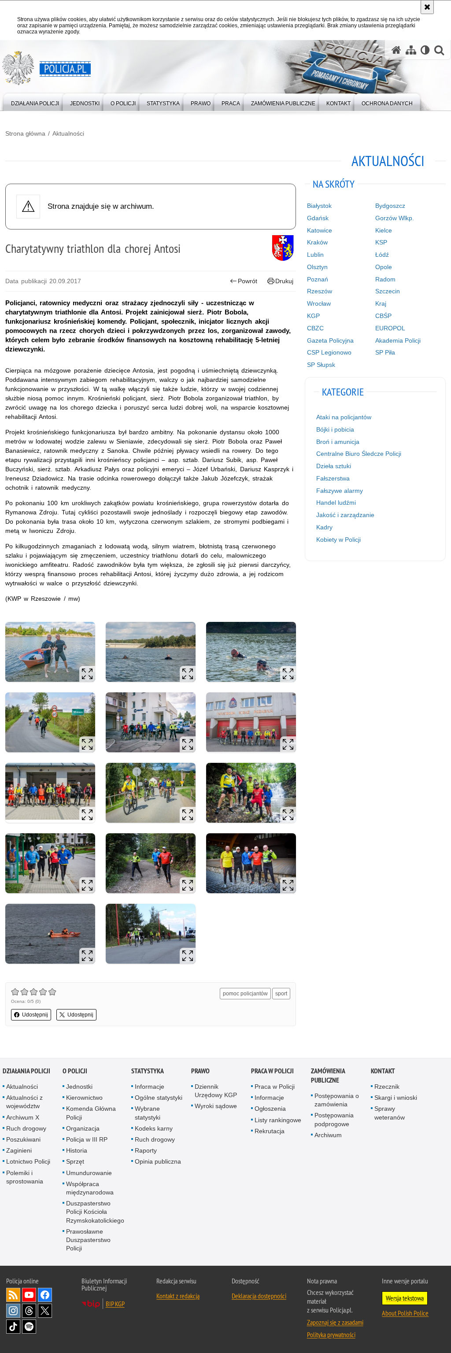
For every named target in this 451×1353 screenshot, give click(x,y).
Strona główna (25, 133)
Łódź (382, 254)
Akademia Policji (398, 340)
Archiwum (328, 1135)
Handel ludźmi (336, 502)
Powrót (247, 281)
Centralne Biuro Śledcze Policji (358, 453)
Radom (385, 279)
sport (281, 994)
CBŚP (383, 315)
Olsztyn (317, 266)
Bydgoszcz (390, 205)
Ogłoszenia (270, 1108)
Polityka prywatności (331, 1334)
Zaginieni (19, 1150)
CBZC (315, 328)
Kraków (317, 242)
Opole (383, 266)
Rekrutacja (270, 1131)
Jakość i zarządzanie (345, 514)
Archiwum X (22, 1117)
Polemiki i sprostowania (24, 1177)
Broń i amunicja (337, 441)
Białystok (319, 205)
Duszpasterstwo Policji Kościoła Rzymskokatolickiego (95, 1212)
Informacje (149, 1086)
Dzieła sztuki (333, 465)
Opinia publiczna (158, 1161)
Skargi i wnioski (395, 1097)
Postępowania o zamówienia (336, 1100)
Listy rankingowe (278, 1120)
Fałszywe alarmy (339, 490)
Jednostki (79, 1086)
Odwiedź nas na (29, 1295)
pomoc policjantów (245, 994)
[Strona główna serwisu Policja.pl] (396, 49)
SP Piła (385, 352)
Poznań (317, 279)
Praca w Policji (272, 1071)
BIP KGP (115, 1303)
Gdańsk (318, 218)
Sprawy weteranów (389, 1112)
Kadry (324, 527)
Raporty (146, 1150)
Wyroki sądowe (216, 1105)
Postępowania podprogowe (334, 1119)
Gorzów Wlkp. (394, 218)
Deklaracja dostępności (259, 1295)
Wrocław (319, 303)
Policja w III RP (86, 1139)
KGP (313, 315)
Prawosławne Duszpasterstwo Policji (88, 1240)
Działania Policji (26, 1071)
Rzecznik (386, 1086)
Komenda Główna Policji (91, 1112)
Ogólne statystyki (158, 1097)
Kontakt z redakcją (178, 1295)
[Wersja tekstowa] (425, 49)
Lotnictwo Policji (28, 1161)
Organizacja (83, 1128)
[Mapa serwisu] (411, 49)
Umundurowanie (89, 1172)
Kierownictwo (84, 1097)
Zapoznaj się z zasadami (335, 1322)
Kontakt (383, 1071)
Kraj (380, 303)
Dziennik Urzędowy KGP (216, 1090)
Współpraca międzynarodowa (90, 1188)
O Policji (75, 1071)
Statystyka (147, 1071)
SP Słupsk (321, 364)
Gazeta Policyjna (330, 340)
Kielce (383, 230)
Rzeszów (319, 291)
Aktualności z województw (24, 1101)
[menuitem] (35, 101)
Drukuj (284, 281)
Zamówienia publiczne (328, 1075)
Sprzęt (75, 1161)
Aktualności (68, 133)
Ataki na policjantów (343, 417)
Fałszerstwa (333, 478)
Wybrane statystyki (147, 1112)
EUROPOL (390, 328)
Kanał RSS (13, 1295)
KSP (381, 242)
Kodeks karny (154, 1128)
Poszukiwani (23, 1139)
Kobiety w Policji (338, 539)
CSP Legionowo (329, 352)
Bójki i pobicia (335, 429)
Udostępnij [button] (35, 1015)
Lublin (315, 254)
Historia (76, 1150)
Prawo (200, 1071)
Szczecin (387, 291)
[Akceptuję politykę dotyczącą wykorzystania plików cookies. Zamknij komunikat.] (427, 7)
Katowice (319, 230)
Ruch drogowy (26, 1128)
